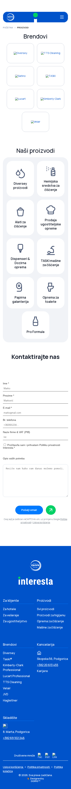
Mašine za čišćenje (50, 627)
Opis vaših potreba (14, 458)
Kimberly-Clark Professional (13, 667)
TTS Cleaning (12, 682)
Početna (8, 27)
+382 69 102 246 (14, 738)
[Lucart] (20, 99)
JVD (5, 694)
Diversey (9, 653)
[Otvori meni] (62, 17)
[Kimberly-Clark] (50, 99)
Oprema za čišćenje (50, 621)
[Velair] (35, 122)
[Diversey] (20, 53)
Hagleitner (10, 700)
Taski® (7, 659)
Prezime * (8, 395)
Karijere (42, 671)
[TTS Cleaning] (50, 53)
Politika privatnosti (38, 767)
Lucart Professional (16, 676)
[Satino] (20, 76)
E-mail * (7, 407)
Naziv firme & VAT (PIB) (16, 432)
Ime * (6, 383)
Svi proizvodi (45, 609)
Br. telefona (9, 420)
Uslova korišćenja (41, 522)
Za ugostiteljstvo (15, 621)
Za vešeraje (11, 615)
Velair (7, 688)
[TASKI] (50, 76)
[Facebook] (40, 755)
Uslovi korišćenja (13, 767)
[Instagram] (47, 755)
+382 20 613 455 (47, 665)
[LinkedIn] (54, 755)
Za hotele (9, 609)
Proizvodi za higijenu (51, 615)
